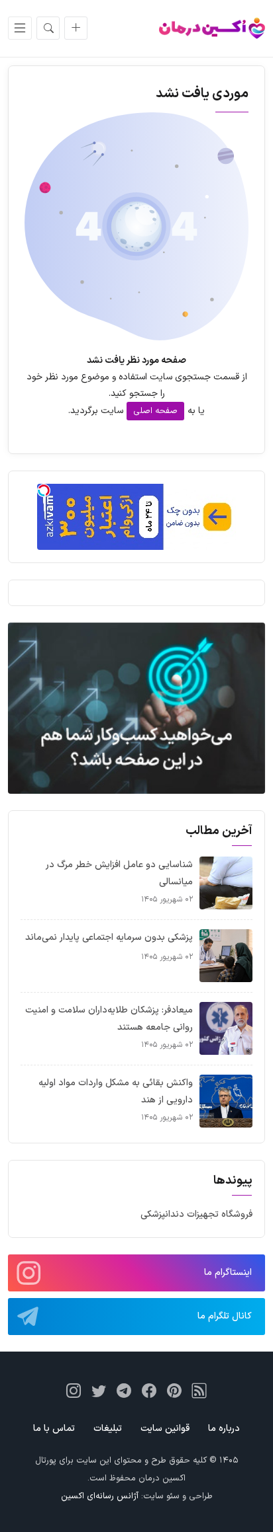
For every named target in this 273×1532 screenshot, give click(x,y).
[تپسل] (43, 490)
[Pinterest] (174, 1390)
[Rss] (199, 1390)
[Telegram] (124, 1390)
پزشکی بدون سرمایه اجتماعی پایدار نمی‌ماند (109, 937)
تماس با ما (54, 1429)
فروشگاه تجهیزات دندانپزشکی (196, 1214)
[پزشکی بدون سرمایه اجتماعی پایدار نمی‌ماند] (225, 955)
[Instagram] (73, 1390)
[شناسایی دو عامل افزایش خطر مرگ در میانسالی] (225, 883)
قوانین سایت (165, 1429)
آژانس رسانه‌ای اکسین (99, 1496)
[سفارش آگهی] (75, 28)
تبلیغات (107, 1429)
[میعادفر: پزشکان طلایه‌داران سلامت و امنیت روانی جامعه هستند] (225, 1028)
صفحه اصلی (155, 411)
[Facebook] (149, 1390)
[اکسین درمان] (212, 28)
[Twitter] (98, 1390)
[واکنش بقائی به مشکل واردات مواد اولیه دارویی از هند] (225, 1101)
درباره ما (224, 1429)
